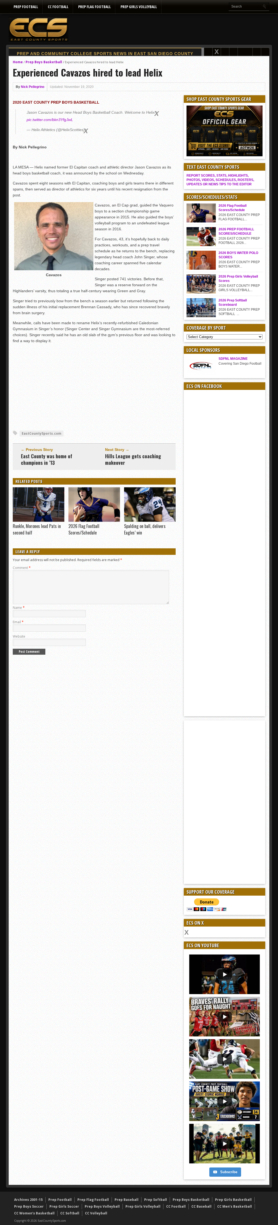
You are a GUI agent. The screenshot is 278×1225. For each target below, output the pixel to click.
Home (18, 62)
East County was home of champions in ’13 (46, 459)
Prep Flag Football (94, 6)
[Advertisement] (170, 29)
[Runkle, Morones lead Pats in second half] (38, 520)
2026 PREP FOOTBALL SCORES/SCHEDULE (236, 231)
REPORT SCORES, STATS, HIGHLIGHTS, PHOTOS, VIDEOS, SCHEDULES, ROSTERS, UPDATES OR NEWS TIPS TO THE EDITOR (220, 180)
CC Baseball (201, 1206)
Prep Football (26, 6)
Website (19, 636)
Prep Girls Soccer (64, 1206)
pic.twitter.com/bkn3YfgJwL (50, 119)
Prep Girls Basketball (233, 1199)
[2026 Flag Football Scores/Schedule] (94, 520)
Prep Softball (155, 1199)
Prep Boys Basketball (44, 62)
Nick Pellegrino (32, 87)
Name (19, 607)
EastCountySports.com (41, 433)
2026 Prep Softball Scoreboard (233, 302)
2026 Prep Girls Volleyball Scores (238, 279)
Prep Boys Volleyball (102, 1206)
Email (18, 622)
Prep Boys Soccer (29, 1206)
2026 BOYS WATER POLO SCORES (238, 255)
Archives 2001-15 (28, 1199)
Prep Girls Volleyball (139, 6)
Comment (22, 567)
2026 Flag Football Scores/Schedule (83, 529)
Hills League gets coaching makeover (133, 459)
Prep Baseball (126, 1199)
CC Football (58, 6)
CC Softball (69, 1213)
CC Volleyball (96, 1213)
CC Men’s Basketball (234, 1206)
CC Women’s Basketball (34, 1213)
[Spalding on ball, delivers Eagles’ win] (150, 520)
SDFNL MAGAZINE (233, 359)
